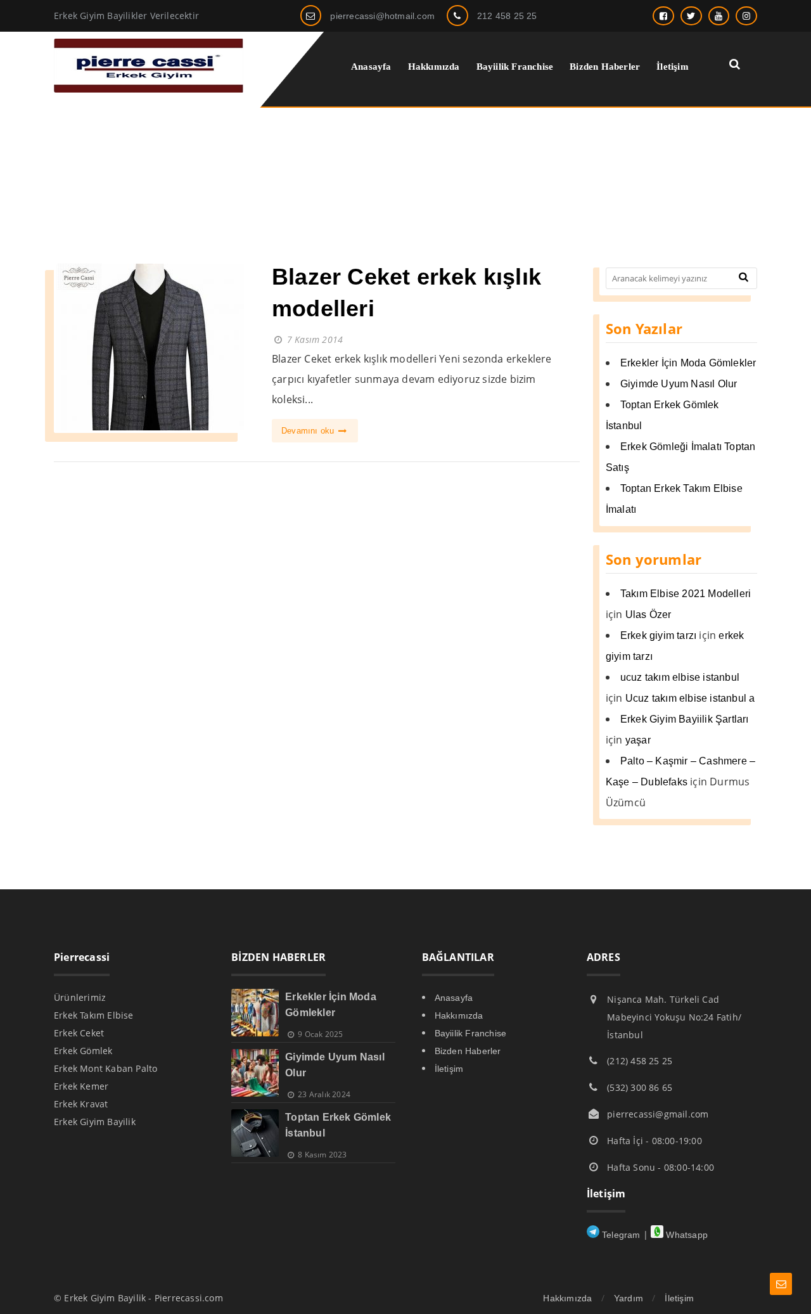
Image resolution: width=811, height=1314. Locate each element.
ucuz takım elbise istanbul (679, 677)
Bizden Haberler (468, 1051)
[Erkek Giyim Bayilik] (149, 89)
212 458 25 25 (507, 16)
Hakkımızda (459, 1015)
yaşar (638, 740)
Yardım (628, 1298)
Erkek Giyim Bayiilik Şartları (684, 719)
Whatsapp (685, 1235)
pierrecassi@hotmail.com (382, 16)
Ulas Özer (648, 614)
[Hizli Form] (781, 1284)
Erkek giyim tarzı (658, 635)
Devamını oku (309, 430)
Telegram (620, 1235)
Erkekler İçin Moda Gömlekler (688, 362)
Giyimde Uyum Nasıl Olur (679, 383)
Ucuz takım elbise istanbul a (690, 698)
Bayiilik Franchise (471, 1033)
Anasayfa (454, 998)
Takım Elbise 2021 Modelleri (685, 593)
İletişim (449, 1069)
